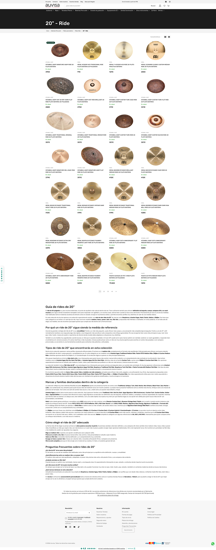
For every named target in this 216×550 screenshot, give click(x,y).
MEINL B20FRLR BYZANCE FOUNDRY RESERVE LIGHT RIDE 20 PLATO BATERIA (90, 241)
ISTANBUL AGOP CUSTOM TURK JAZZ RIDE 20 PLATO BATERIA (123, 101)
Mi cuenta (48, 1)
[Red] (169, 36)
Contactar (100, 526)
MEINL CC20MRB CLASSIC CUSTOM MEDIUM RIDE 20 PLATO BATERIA (155, 65)
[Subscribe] (89, 512)
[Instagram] (169, 1)
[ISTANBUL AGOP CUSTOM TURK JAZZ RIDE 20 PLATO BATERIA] (124, 85)
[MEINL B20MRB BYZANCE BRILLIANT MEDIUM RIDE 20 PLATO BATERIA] (124, 156)
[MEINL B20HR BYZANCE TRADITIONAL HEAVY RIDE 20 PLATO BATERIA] (60, 191)
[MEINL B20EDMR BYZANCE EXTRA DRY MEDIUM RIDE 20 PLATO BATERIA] (60, 226)
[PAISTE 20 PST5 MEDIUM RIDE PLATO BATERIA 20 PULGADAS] (156, 261)
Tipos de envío (126, 517)
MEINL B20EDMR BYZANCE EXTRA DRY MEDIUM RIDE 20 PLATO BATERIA (58, 241)
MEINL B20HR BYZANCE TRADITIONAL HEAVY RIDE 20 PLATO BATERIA (58, 206)
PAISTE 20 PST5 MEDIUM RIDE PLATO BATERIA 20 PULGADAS (153, 277)
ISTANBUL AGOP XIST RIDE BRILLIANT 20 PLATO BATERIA (90, 101)
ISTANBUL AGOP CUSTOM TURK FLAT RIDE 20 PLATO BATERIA (155, 101)
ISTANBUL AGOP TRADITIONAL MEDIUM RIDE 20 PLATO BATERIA (91, 136)
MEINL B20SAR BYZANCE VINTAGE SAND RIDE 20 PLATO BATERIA (90, 206)
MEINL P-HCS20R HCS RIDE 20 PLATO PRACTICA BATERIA (121, 65)
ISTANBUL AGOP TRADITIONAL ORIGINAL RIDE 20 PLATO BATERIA (59, 136)
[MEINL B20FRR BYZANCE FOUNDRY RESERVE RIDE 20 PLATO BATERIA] (92, 261)
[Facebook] (166, 1)
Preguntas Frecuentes (129, 526)
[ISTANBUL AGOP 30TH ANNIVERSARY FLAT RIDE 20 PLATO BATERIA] (124, 226)
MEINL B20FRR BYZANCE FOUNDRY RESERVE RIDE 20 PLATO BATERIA (89, 277)
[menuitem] (50, 10)
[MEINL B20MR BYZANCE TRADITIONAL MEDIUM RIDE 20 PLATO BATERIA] (124, 191)
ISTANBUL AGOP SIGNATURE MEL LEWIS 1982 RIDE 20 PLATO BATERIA (60, 171)
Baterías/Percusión (56, 31)
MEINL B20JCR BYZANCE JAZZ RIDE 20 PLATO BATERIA (154, 171)
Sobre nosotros (63, 1)
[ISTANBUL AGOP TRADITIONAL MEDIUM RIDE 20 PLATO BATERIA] (92, 121)
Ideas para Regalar (90, 1)
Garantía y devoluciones (129, 523)
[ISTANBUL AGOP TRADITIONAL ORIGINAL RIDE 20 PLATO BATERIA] (60, 121)
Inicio (47, 31)
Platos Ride (78, 31)
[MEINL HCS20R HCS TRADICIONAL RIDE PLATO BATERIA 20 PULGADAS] (92, 50)
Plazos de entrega (127, 520)
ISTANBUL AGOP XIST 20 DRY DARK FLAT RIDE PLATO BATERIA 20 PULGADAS (59, 101)
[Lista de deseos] (164, 6)
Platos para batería (68, 31)
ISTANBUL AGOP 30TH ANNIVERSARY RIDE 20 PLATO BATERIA (59, 277)
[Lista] (165, 36)
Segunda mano (101, 520)
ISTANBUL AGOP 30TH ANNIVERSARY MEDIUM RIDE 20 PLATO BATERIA (153, 241)
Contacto (55, 1)
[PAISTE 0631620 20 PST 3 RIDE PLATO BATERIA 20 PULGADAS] (124, 261)
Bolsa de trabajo (102, 523)
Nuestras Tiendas (102, 512)
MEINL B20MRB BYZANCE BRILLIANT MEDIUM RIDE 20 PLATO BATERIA (121, 171)
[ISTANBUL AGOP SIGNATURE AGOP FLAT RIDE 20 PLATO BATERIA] (92, 156)
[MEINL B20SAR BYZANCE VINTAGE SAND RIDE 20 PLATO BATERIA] (92, 191)
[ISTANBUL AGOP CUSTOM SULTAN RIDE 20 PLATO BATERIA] (156, 121)
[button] (168, 6)
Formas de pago (127, 514)
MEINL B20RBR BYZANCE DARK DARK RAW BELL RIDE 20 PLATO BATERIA (155, 206)
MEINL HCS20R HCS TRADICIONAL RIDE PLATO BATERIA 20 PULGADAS (90, 65)
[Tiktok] (78, 527)
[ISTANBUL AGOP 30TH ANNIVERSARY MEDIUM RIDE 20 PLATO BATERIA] (156, 226)
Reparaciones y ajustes (104, 517)
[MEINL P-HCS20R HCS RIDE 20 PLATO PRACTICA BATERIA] (124, 50)
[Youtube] (74, 527)
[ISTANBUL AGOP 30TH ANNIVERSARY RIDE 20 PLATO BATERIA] (60, 261)
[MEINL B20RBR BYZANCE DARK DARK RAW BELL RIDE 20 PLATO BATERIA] (156, 191)
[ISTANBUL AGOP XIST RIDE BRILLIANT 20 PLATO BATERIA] (92, 85)
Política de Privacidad (154, 514)
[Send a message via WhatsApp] (213, 543)
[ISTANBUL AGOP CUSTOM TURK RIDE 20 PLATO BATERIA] (124, 121)
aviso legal (80, 517)
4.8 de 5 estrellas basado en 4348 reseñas (111, 548)
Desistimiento (128, 530)
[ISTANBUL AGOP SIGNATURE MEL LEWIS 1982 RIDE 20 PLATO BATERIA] (60, 156)
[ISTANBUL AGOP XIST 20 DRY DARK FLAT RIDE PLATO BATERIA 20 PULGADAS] (60, 85)
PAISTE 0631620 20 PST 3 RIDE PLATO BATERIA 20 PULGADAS (121, 277)
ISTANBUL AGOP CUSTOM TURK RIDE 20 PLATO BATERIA (122, 136)
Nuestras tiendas (74, 1)
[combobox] (110, 6)
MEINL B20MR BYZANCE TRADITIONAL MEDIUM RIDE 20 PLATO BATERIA (121, 206)
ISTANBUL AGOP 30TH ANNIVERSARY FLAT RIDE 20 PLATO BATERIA (123, 241)
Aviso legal (150, 512)
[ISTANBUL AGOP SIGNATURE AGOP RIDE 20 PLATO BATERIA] (60, 50)
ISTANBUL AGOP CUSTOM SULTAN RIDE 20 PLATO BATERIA (154, 136)
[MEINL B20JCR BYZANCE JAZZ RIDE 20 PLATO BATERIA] (156, 156)
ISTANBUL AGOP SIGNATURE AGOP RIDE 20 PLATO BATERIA (60, 65)
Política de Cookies (153, 517)
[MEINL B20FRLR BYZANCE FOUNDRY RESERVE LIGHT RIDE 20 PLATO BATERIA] (92, 226)
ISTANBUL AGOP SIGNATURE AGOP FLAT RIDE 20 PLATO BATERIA (90, 171)
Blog (81, 1)
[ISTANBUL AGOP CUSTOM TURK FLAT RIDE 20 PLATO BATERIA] (156, 85)
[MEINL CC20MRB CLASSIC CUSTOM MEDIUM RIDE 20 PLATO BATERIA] (156, 50)
